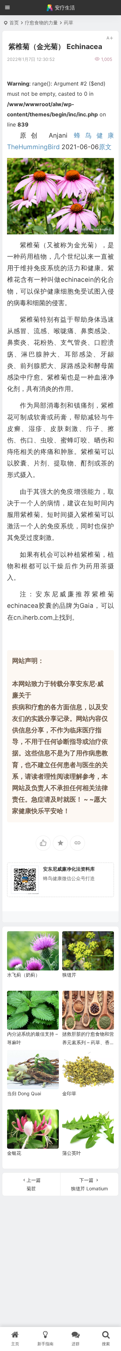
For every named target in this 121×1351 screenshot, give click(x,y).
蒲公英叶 (71, 1153)
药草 (68, 22)
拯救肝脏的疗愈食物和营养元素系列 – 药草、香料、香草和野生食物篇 (88, 1042)
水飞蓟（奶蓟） (23, 975)
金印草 (69, 1093)
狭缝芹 (69, 975)
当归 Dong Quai (24, 1093)
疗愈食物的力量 (41, 22)
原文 (105, 147)
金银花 (14, 1153)
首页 (14, 22)
